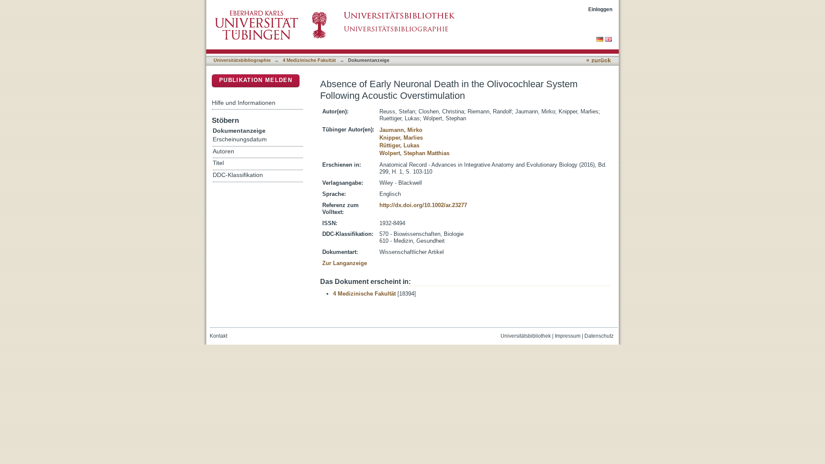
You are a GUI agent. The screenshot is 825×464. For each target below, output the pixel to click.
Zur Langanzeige (344, 263)
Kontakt (218, 336)
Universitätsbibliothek (526, 336)
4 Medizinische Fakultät (309, 60)
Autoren (223, 151)
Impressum (568, 336)
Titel (218, 163)
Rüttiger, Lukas (399, 145)
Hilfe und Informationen (243, 102)
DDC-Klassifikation (238, 175)
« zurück (598, 60)
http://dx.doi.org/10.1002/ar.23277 (423, 205)
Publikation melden (255, 80)
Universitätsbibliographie (242, 60)
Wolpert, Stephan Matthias (414, 153)
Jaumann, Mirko (400, 130)
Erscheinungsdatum (240, 139)
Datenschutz (599, 336)
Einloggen (600, 9)
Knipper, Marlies (401, 137)
